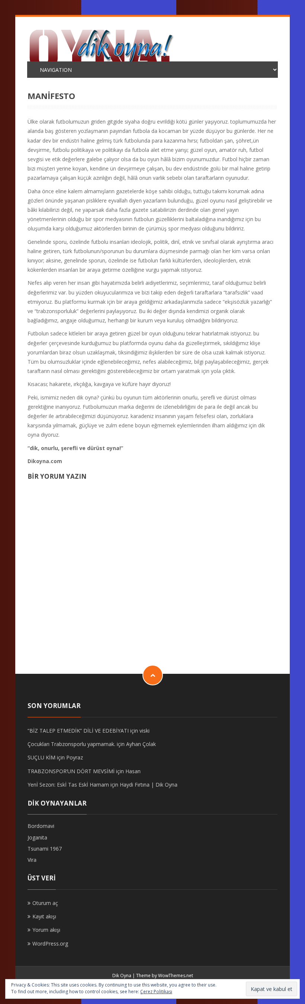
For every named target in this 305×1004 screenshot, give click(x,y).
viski (144, 730)
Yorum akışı (46, 929)
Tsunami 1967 (45, 848)
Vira (32, 859)
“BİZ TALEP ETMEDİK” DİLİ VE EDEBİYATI (78, 730)
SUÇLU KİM (41, 757)
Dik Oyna (121, 975)
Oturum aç (45, 902)
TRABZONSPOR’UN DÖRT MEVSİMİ (71, 771)
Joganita (37, 837)
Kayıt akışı (44, 916)
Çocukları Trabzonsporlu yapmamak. (71, 744)
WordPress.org (50, 943)
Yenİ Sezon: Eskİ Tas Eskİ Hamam (68, 784)
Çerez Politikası (156, 991)
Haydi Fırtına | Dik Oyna (148, 784)
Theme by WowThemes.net (164, 975)
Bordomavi (41, 825)
